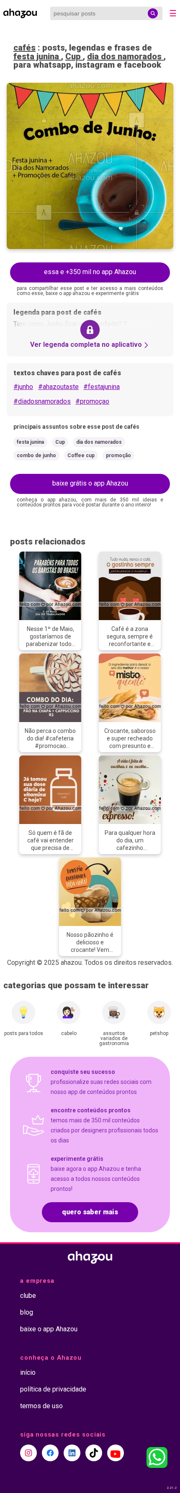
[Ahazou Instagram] (28, 1453)
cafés (24, 48)
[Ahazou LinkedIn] (72, 1453)
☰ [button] (173, 13)
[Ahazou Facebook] (50, 1453)
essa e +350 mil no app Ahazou (90, 272)
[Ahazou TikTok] (93, 1453)
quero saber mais (90, 1212)
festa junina (37, 56)
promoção (118, 455)
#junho (23, 387)
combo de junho (36, 455)
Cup (74, 56)
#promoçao (92, 401)
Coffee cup (81, 455)
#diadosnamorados (42, 401)
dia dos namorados (125, 56)
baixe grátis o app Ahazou (90, 483)
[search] (153, 13)
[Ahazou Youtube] (115, 1453)
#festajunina (101, 387)
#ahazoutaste (58, 387)
